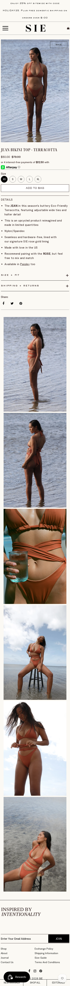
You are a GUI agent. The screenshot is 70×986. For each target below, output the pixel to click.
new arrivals (12, 982)
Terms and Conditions (47, 962)
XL (38, 179)
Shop (4, 948)
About (4, 953)
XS (4, 179)
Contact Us (7, 962)
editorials (58, 982)
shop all (35, 982)
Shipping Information (46, 953)
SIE (41, 978)
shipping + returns (20, 285)
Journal (5, 957)
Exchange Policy (44, 948)
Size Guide (41, 957)
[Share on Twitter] (12, 303)
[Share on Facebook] (3, 303)
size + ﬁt (10, 275)
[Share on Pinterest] (20, 303)
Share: (4, 297)
